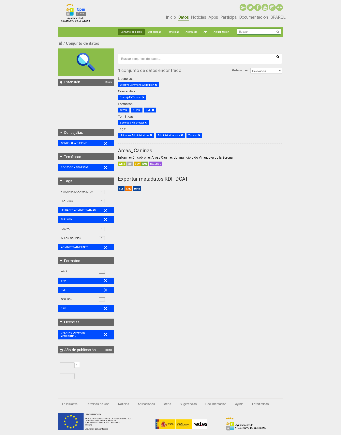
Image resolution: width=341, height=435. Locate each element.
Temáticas (173, 31)
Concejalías (154, 31)
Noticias (198, 17)
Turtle (137, 188)
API (205, 31)
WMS (122, 164)
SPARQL (277, 17)
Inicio (171, 17)
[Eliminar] (156, 85)
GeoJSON (155, 164)
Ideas (167, 404)
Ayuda (239, 404)
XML (128, 188)
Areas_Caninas (135, 150)
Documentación (253, 17)
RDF (121, 188)
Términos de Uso (98, 404)
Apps (213, 17)
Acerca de (191, 31)
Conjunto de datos (131, 31)
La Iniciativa (70, 404)
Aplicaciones (146, 404)
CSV (137, 164)
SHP (129, 164)
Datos (183, 17)
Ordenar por (240, 70)
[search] (277, 56)
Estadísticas (260, 404)
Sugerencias (188, 404)
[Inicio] (75, 13)
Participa (228, 17)
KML (144, 164)
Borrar (108, 82)
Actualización (221, 31)
